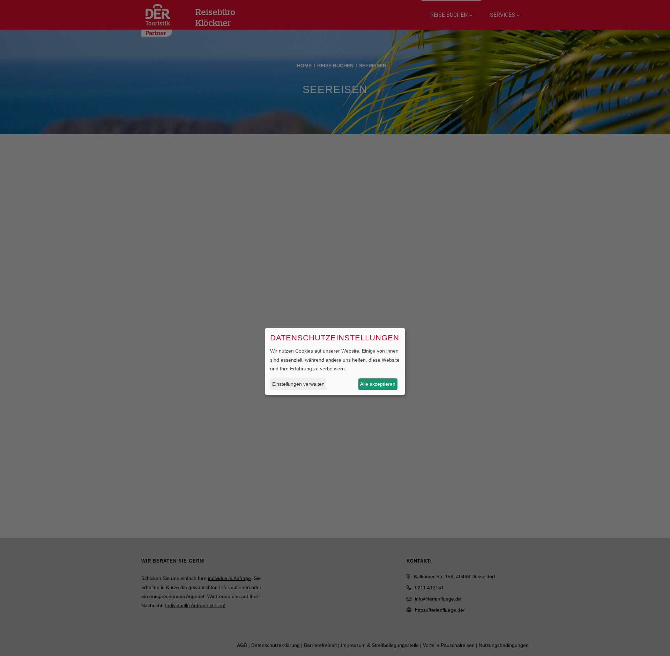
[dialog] (335, 361)
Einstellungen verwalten (298, 383)
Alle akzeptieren (377, 383)
